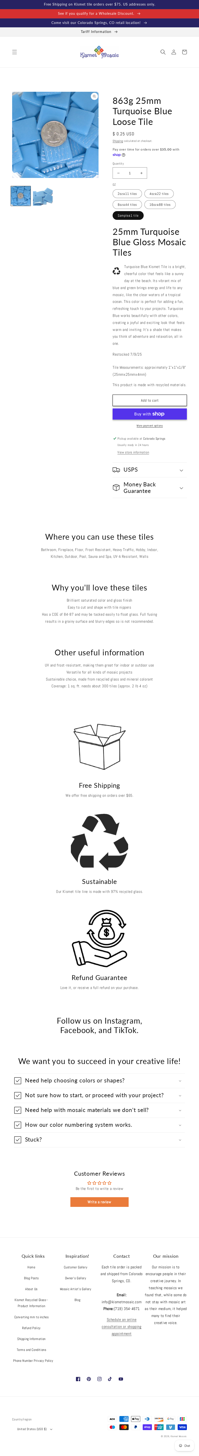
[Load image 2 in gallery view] (43, 196)
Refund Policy (31, 1328)
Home (31, 1267)
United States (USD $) (32, 1429)
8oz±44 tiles (127, 204)
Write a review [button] (99, 1201)
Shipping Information (31, 1339)
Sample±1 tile (128, 215)
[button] (14, 52)
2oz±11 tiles (127, 194)
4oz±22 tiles (159, 194)
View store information (133, 452)
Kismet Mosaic (179, 1436)
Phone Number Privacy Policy (33, 1360)
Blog (77, 1300)
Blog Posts (31, 1278)
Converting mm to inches (31, 1317)
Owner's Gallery (75, 1278)
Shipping (118, 141)
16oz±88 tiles (160, 204)
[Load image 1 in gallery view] (21, 196)
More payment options (150, 426)
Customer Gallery (76, 1267)
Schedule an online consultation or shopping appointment (121, 1326)
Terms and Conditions (31, 1350)
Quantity (118, 163)
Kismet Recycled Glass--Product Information (31, 1303)
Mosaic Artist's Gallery (75, 1289)
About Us (31, 1289)
